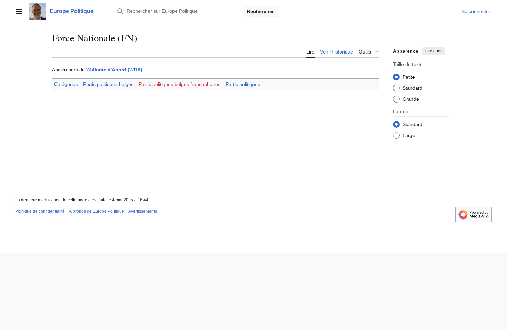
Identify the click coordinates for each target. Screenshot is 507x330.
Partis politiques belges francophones (179, 84)
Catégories (66, 84)
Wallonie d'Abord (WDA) (114, 69)
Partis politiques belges (108, 84)
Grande (410, 99)
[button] (18, 11)
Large (408, 135)
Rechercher (260, 11)
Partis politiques (243, 84)
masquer (433, 51)
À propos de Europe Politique (96, 211)
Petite (408, 77)
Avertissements (142, 211)
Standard (412, 88)
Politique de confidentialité (40, 211)
